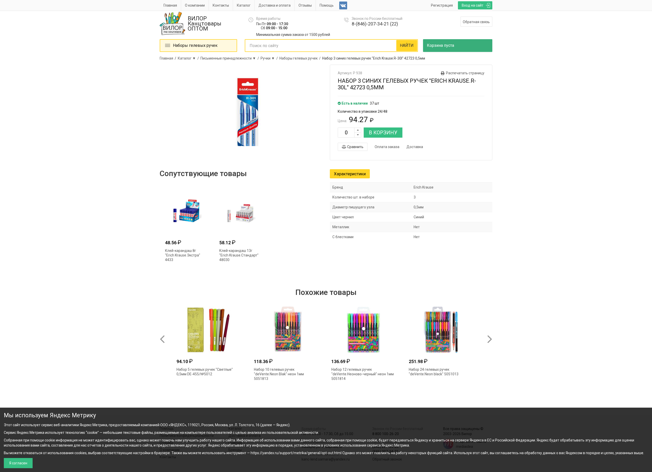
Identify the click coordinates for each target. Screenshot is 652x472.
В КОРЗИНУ (383, 133)
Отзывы (305, 5)
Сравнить (354, 147)
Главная (170, 5)
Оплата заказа (387, 147)
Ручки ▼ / (270, 58)
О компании (195, 5)
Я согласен (18, 463)
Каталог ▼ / (189, 58)
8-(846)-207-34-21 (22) (375, 23)
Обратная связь (476, 22)
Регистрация (442, 5)
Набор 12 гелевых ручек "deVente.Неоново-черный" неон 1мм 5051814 (362, 374)
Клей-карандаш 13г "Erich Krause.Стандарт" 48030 (239, 255)
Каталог (244, 5)
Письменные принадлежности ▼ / (230, 58)
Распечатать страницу (465, 73)
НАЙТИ (407, 45)
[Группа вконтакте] (343, 5)
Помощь (327, 5)
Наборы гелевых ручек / (300, 58)
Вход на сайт (472, 5)
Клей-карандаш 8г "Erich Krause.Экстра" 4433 (182, 255)
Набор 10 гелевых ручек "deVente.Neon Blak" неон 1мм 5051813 (279, 374)
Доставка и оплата (275, 5)
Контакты (221, 5)
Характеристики (350, 173)
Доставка (414, 147)
